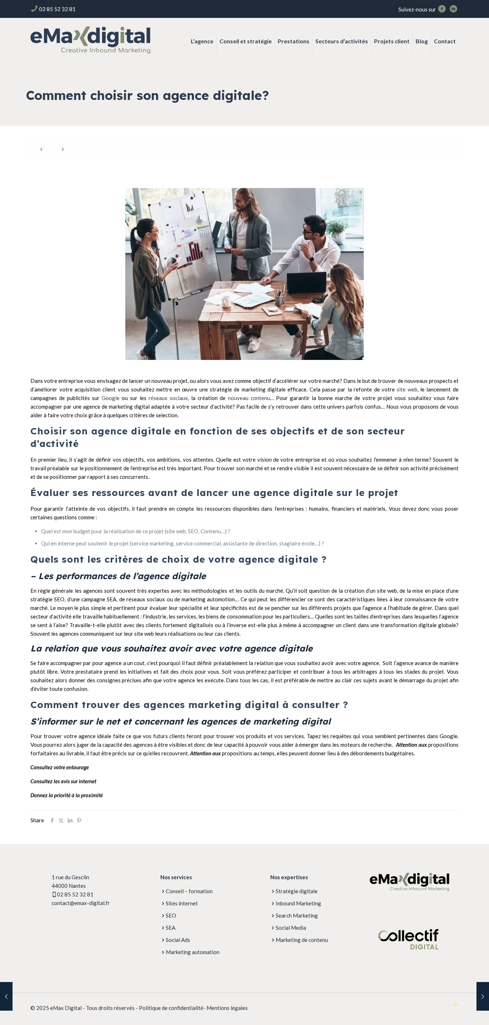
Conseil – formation (189, 891)
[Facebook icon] (442, 9)
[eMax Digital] (90, 39)
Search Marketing (297, 915)
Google (111, 398)
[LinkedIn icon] (453, 9)
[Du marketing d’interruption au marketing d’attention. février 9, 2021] (482, 996)
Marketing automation (192, 952)
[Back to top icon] (456, 1004)
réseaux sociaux (168, 398)
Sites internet (182, 903)
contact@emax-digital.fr (81, 903)
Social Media (291, 927)
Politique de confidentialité (171, 1008)
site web (407, 389)
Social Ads (178, 940)
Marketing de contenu (302, 940)
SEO (171, 915)
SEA (170, 927)
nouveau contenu (248, 398)
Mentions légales (227, 1008)
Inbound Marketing (298, 903)
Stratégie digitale (297, 891)
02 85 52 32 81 (57, 9)
